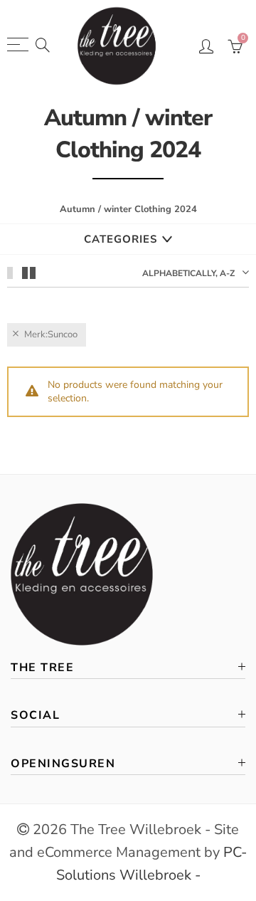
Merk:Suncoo (51, 334)
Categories (120, 239)
